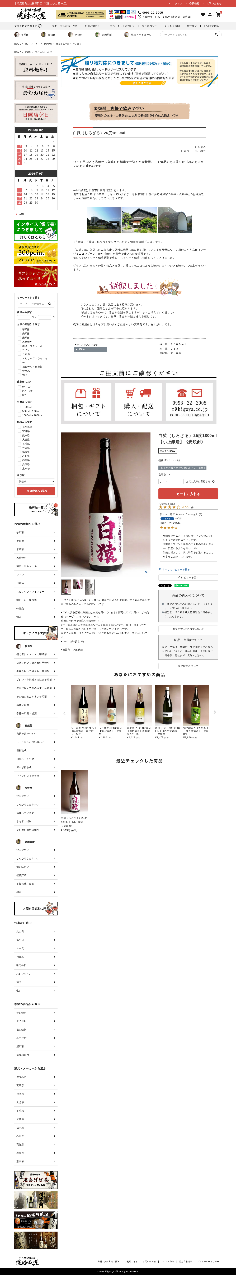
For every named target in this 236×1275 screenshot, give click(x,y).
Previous (64, 713)
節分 (18, 982)
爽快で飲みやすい (26, 733)
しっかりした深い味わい (30, 742)
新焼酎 (20, 1046)
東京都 (26, 468)
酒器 (24, 375)
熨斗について (149, 26)
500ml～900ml (31, 411)
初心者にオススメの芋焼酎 (31, 654)
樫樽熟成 (21, 750)
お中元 (20, 948)
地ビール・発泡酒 (32, 366)
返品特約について (188, 666)
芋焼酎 (25, 34)
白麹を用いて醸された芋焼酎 (32, 662)
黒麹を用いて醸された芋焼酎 (32, 671)
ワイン (26, 350)
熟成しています (25, 813)
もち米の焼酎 (24, 821)
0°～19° (27, 386)
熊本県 (26, 435)
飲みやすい (22, 796)
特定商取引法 (185, 1261)
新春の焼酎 (22, 1055)
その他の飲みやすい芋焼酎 (31, 696)
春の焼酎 (21, 1012)
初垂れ (20, 892)
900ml (82, 349)
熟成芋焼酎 (22, 705)
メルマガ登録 (167, 1261)
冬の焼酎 (21, 1038)
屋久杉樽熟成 (24, 767)
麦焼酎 (52, 34)
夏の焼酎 (21, 1021)
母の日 (20, 940)
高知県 (26, 460)
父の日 (20, 931)
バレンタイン (24, 973)
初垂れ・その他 (25, 759)
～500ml (27, 407)
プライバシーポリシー (208, 1261)
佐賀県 (26, 447)
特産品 (26, 370)
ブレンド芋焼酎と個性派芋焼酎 (34, 679)
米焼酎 (79, 34)
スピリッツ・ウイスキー (35, 360)
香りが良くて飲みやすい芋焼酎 (34, 688)
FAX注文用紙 (211, 26)
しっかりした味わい (27, 804)
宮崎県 (26, 431)
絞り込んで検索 (36, 491)
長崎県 (26, 443)
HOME (17, 44)
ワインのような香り (45, 52)
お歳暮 (20, 956)
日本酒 (26, 354)
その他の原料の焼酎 (27, 829)
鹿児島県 (48, 44)
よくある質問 (172, 26)
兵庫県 (26, 464)
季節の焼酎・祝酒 (26, 713)
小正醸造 (77, 44)
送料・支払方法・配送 (65, 26)
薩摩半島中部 (62, 44)
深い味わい (22, 866)
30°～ (25, 395)
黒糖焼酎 (107, 34)
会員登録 (194, 3)
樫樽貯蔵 (21, 875)
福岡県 (26, 452)
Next (214, 712)
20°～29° (27, 391)
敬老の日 (21, 965)
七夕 (18, 990)
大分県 (26, 439)
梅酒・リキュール (141, 34)
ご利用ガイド (131, 1261)
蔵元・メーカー (32, 44)
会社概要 (192, 26)
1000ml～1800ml (32, 415)
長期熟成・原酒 (25, 883)
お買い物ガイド (94, 26)
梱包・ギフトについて (122, 26)
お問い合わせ (214, 3)
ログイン (177, 3)
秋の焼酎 (21, 1029)
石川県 (26, 456)
